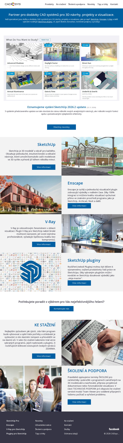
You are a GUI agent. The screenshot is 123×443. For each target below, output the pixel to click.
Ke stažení (61, 4)
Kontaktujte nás (61, 308)
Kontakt (114, 4)
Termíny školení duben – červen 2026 (56, 107)
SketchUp (94, 19)
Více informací (44, 167)
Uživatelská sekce (43, 425)
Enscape (102, 19)
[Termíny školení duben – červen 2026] (61, 100)
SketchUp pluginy (45, 21)
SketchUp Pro (12, 420)
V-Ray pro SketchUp (15, 429)
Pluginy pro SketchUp (16, 433)
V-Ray (109, 19)
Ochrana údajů (71, 433)
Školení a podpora (76, 4)
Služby (67, 429)
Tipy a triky (102, 4)
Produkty (49, 4)
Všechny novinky (61, 127)
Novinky (91, 4)
